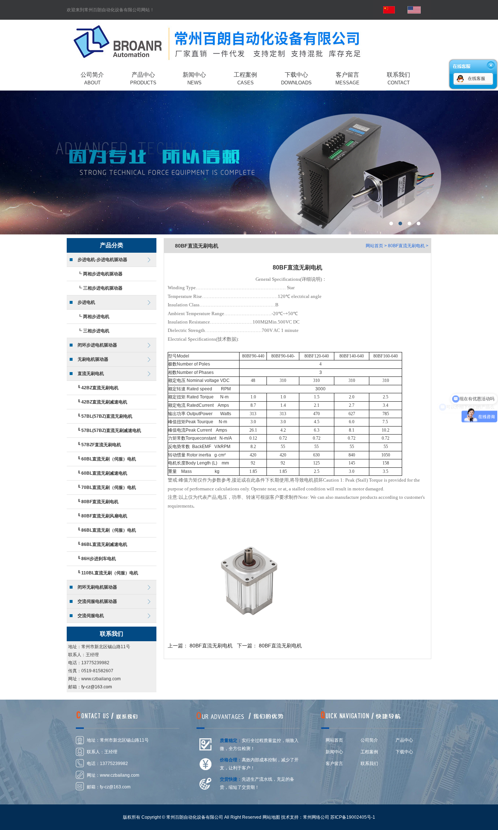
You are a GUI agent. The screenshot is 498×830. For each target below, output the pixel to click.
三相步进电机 (96, 330)
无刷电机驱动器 (93, 359)
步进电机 (86, 302)
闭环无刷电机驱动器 (97, 587)
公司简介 (369, 740)
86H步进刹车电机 (98, 558)
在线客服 (476, 78)
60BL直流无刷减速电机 (104, 473)
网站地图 (271, 817)
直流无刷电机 (91, 373)
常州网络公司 (316, 817)
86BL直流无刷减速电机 (104, 544)
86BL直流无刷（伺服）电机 (108, 530)
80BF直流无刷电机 (99, 501)
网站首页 (374, 245)
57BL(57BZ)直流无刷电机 (106, 416)
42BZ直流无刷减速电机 (104, 402)
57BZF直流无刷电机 (101, 444)
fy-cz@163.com (96, 686)
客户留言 (334, 763)
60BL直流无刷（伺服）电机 (108, 459)
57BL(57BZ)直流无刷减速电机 (111, 430)
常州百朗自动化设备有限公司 (249, 161)
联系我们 (369, 763)
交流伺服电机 (91, 615)
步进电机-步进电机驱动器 (102, 259)
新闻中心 (334, 751)
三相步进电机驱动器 (102, 288)
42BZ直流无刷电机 (99, 387)
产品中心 (404, 740)
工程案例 (369, 751)
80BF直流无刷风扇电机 (104, 516)
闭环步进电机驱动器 (97, 345)
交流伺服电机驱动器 (97, 601)
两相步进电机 (96, 316)
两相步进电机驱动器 (102, 273)
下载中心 (404, 751)
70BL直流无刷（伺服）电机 (108, 487)
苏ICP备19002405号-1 (352, 817)
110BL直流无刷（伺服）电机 (109, 572)
